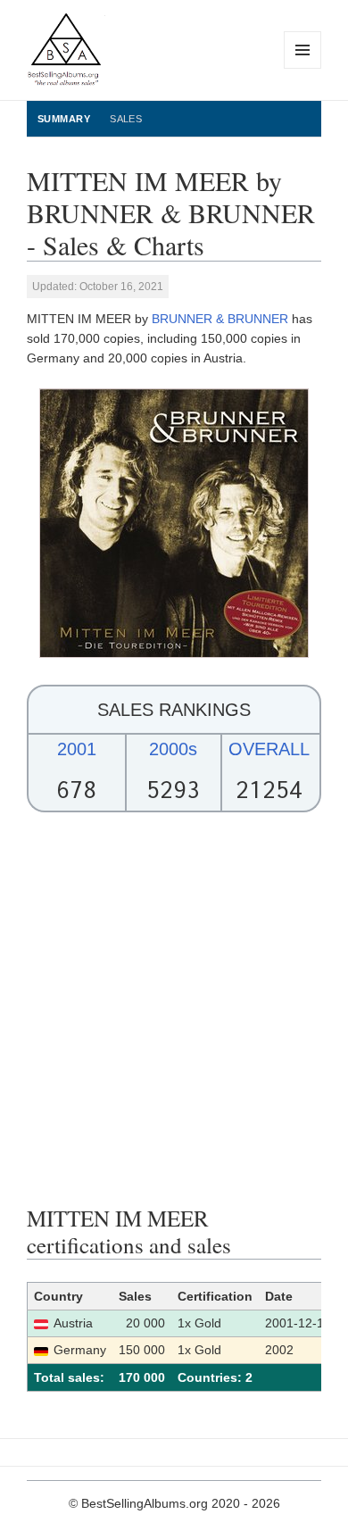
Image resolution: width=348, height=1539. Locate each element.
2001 (76, 749)
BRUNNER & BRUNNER (220, 319)
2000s (173, 749)
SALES (126, 118)
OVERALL (269, 749)
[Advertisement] (174, 1009)
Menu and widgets (303, 68)
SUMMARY (63, 118)
